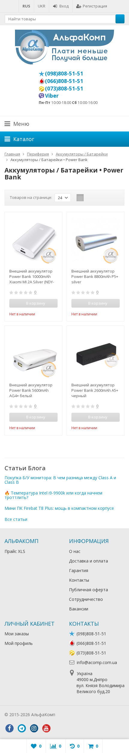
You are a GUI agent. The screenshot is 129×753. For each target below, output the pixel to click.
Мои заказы (16, 633)
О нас (74, 551)
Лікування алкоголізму (79, 714)
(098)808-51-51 (64, 73)
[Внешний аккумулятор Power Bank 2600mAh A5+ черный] (95, 354)
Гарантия (78, 570)
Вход (64, 6)
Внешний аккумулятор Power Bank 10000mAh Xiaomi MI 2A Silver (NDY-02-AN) (31, 276)
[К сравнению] (45, 313)
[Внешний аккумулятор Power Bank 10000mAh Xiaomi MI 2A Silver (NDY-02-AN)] (33, 241)
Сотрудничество (86, 599)
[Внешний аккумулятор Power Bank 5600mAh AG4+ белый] (33, 354)
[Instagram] (34, 728)
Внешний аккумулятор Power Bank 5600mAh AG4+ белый (30, 390)
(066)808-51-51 (64, 80)
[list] (89, 197)
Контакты (79, 580)
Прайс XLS (14, 551)
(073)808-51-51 (64, 88)
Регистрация (95, 6)
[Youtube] (46, 728)
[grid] (80, 197)
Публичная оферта (88, 589)
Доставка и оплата (88, 561)
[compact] (98, 197)
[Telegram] (21, 728)
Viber (52, 95)
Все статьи (15, 519)
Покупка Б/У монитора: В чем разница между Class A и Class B (60, 480)
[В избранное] (54, 313)
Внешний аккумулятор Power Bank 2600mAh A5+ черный (94, 390)
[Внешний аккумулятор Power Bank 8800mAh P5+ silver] (95, 241)
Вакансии (78, 609)
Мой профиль (18, 643)
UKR (41, 6)
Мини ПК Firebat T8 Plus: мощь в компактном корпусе (59, 508)
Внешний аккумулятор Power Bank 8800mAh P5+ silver (94, 276)
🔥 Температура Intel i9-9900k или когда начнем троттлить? (53, 495)
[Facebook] (9, 728)
